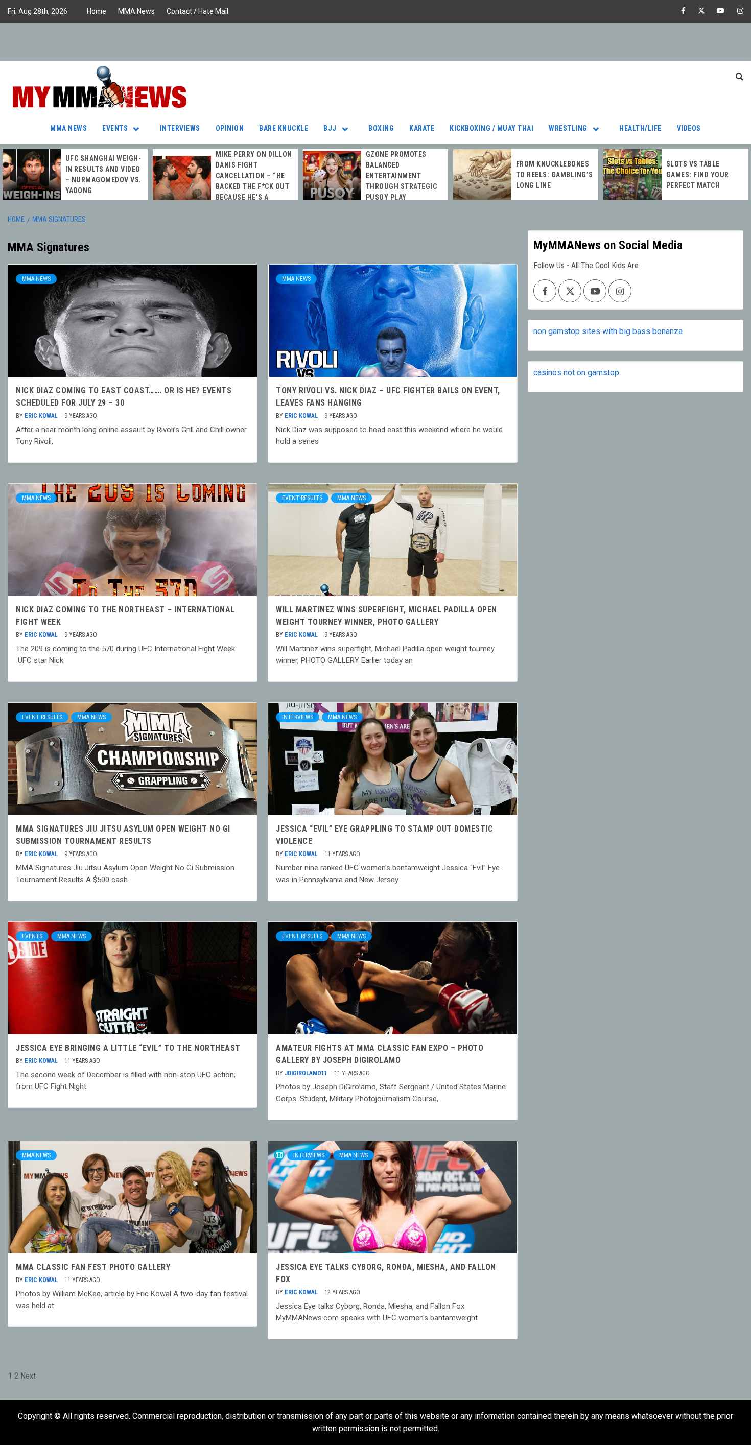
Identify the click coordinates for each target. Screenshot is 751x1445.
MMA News (136, 11)
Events (115, 128)
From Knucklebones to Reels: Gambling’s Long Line (554, 174)
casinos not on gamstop (576, 372)
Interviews (180, 128)
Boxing (381, 128)
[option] (75, 174)
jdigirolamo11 (307, 1073)
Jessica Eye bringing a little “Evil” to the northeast (128, 1048)
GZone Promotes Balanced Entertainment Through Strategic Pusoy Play (401, 175)
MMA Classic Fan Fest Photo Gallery (93, 1267)
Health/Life (640, 128)
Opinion (230, 128)
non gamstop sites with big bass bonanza (608, 331)
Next (28, 1376)
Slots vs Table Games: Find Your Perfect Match (697, 174)
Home (96, 11)
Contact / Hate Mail (197, 11)
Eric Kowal (42, 415)
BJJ (330, 128)
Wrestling (568, 128)
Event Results (302, 498)
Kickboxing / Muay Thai (491, 128)
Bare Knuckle (283, 128)
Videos (689, 128)
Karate (421, 128)
